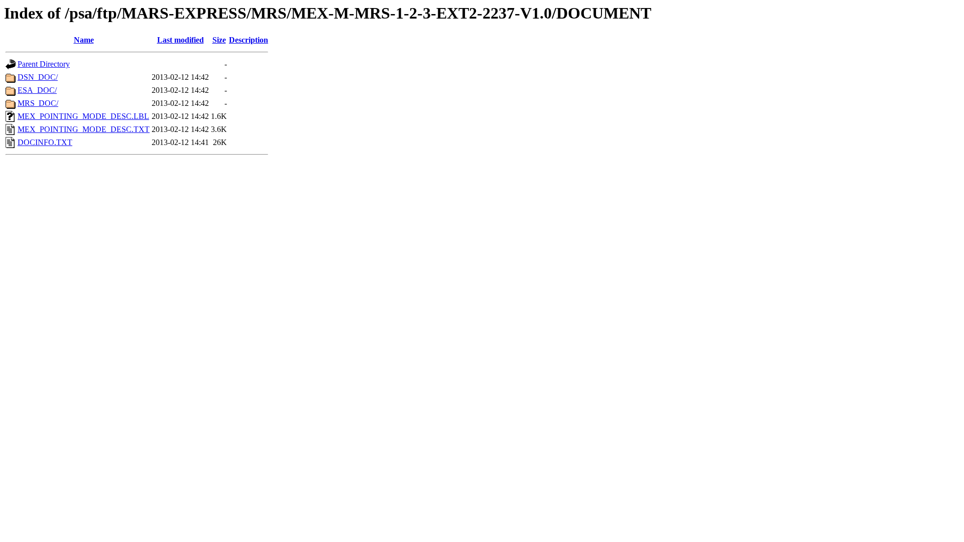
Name (84, 40)
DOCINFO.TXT (45, 142)
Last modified (180, 40)
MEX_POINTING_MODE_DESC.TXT (84, 129)
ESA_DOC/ (37, 90)
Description (248, 40)
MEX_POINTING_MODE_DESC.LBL (83, 116)
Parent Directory (44, 64)
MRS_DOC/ (38, 103)
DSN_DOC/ (38, 77)
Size (219, 40)
